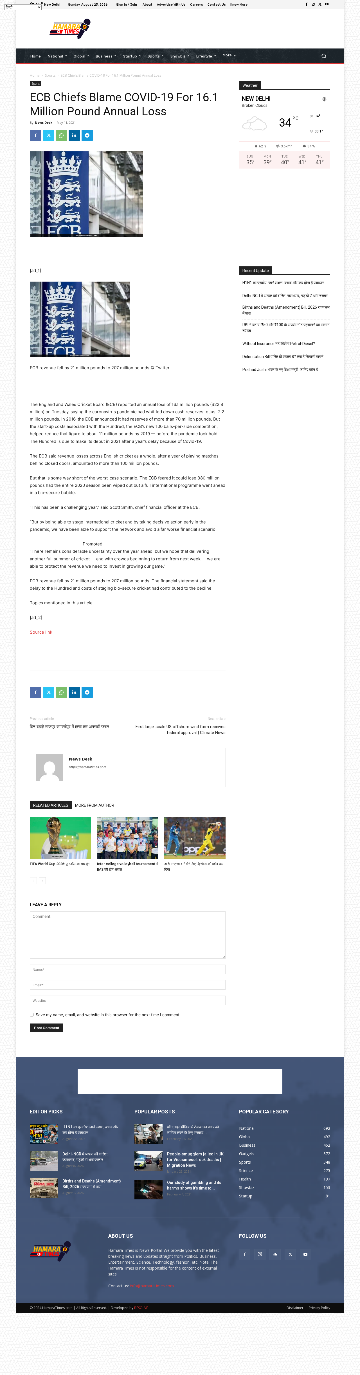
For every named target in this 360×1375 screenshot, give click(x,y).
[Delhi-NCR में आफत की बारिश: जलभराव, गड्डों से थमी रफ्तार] (44, 1161)
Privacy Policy (319, 1307)
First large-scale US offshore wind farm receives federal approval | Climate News (181, 729)
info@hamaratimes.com (152, 1285)
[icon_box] (239, 5)
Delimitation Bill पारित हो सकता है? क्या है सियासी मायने (282, 356)
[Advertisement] (226, 28)
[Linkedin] (74, 135)
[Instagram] (313, 4)
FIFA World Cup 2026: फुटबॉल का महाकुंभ (60, 864)
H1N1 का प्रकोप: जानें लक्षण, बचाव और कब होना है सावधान (283, 282)
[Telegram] (87, 135)
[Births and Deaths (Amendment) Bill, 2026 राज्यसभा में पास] (44, 1188)
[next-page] (42, 880)
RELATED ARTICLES (50, 805)
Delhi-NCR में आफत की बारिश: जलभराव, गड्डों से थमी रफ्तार (285, 295)
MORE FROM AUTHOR (94, 805)
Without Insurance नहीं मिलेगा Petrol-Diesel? (278, 343)
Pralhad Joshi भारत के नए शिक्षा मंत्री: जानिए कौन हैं (280, 369)
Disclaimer (295, 1307)
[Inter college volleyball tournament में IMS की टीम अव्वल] (127, 838)
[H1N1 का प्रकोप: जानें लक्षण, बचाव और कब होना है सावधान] (44, 1134)
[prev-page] (33, 880)
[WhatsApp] (61, 135)
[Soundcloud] (275, 1254)
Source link (41, 632)
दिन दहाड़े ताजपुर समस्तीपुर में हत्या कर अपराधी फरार (69, 726)
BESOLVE (141, 1307)
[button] (323, 56)
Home (35, 75)
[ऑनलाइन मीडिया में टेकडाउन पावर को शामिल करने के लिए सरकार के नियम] (148, 1134)
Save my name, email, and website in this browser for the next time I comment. (108, 1014)
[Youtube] (326, 4)
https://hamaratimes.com (87, 767)
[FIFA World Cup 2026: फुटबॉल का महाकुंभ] (60, 838)
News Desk (43, 122)
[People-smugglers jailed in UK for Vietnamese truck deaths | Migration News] (148, 1161)
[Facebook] (306, 4)
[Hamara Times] (70, 29)
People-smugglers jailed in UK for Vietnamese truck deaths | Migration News (195, 1160)
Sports (50, 75)
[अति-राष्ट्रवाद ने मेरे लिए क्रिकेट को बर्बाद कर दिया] (195, 838)
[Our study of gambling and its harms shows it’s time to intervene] (148, 1189)
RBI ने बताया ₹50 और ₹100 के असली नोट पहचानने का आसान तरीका (286, 327)
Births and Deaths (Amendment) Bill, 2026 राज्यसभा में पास (286, 310)
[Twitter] (320, 4)
